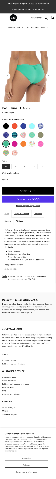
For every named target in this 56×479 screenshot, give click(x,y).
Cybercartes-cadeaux (11, 394)
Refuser (26, 465)
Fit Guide (19, 221)
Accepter (26, 458)
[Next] (49, 76)
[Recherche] (47, 17)
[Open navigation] (4, 18)
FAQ (4, 391)
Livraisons (38, 214)
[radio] (6, 126)
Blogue (5, 411)
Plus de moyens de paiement (28, 206)
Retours (7, 221)
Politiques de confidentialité (13, 364)
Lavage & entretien (21, 214)
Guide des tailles (9, 381)
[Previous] (7, 76)
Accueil (11, 27)
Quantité (6, 180)
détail (6, 214)
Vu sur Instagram (9, 407)
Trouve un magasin (9, 414)
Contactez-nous (9, 377)
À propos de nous (9, 360)
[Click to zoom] (28, 76)
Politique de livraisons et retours (15, 384)
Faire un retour (8, 387)
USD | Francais (36, 18)
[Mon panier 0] (52, 17)
